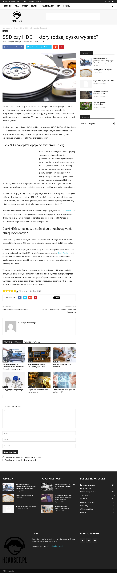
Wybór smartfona (86, 509)
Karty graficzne (85, 488)
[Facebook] (105, 1)
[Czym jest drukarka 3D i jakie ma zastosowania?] (64, 380)
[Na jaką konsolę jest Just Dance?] (86, 84)
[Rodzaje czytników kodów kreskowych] (64, 354)
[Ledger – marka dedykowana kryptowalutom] (39, 380)
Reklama (31, 1)
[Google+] (109, 1)
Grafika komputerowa (88, 492)
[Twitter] (112, 1)
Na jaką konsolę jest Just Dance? (103, 81)
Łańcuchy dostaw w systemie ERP (15, 310)
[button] (111, 6)
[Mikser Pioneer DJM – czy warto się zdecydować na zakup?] (47, 487)
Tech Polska (65, 210)
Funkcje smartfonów (88, 485)
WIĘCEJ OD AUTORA (32, 342)
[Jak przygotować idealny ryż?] (86, 73)
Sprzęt (25, 6)
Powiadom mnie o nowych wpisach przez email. (20, 460)
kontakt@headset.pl (55, 546)
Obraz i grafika (47, 6)
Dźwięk (34, 6)
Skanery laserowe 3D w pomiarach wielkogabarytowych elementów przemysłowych (13, 367)
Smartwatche (85, 495)
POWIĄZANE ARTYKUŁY (13, 342)
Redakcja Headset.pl (14, 42)
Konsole (83, 512)
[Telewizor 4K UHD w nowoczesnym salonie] (47, 509)
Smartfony (84, 505)
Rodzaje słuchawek (87, 502)
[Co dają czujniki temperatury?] (14, 380)
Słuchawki (84, 499)
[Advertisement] (73, 16)
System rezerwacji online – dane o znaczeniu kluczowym (59, 311)
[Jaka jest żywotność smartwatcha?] (86, 106)
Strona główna (11, 6)
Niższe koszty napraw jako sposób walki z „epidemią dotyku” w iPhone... (63, 497)
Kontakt (38, 1)
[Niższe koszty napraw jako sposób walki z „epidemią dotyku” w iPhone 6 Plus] (47, 498)
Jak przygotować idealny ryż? (102, 70)
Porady (66, 6)
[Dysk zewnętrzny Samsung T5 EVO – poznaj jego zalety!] (39, 354)
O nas (24, 1)
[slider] (9, 290)
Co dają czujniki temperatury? (13, 390)
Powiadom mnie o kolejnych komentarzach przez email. (23, 457)
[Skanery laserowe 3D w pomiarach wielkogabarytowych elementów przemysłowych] (14, 354)
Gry (58, 6)
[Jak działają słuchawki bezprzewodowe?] (86, 95)
